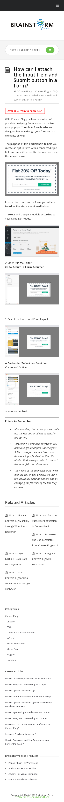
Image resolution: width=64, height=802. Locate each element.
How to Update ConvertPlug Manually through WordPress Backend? (17, 523)
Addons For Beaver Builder (22, 768)
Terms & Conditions (39, 796)
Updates (11, 660)
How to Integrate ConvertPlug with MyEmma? (43, 559)
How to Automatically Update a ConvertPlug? (28, 696)
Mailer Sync (13, 649)
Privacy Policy (22, 796)
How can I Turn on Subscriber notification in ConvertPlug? (44, 521)
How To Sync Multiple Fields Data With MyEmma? (16, 559)
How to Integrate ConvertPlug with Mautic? (26, 718)
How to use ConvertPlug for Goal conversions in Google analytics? (17, 581)
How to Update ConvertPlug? (20, 690)
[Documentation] (32, 24)
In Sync (10, 638)
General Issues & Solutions (21, 632)
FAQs (56, 91)
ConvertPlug (25, 91)
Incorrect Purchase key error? (20, 734)
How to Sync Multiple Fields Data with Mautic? (28, 712)
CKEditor (11, 621)
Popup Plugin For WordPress (23, 762)
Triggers (11, 654)
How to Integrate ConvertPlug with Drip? (25, 684)
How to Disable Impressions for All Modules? (28, 678)
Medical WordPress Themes (23, 779)
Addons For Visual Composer (23, 773)
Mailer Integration (16, 643)
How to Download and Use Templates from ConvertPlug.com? (45, 540)
